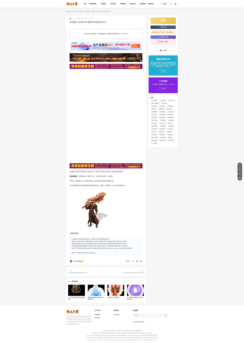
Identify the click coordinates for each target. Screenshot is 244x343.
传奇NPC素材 (74, 233)
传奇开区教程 (162, 114)
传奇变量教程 (161, 109)
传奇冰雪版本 (162, 106)
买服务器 (142, 3)
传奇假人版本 (164, 103)
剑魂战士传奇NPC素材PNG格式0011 (86, 252)
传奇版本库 (169, 123)
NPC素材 (87, 11)
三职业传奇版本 (162, 100)
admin (75, 261)
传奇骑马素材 (170, 134)
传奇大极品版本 (170, 111)
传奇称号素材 (154, 129)
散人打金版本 (154, 143)
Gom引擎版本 (154, 100)
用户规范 (116, 314)
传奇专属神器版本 (155, 103)
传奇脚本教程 (161, 131)
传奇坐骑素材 (162, 111)
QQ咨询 (164, 50)
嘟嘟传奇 (170, 137)
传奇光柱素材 (154, 106)
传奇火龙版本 (162, 123)
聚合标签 (97, 318)
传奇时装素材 (163, 120)
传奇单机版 (153, 109)
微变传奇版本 (171, 140)
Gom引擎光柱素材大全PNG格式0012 (133, 272)
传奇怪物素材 (170, 114)
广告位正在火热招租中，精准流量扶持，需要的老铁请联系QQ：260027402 (105, 33)
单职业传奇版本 (154, 137)
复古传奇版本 (154, 140)
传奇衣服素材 (169, 131)
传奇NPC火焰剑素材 (113, 297)
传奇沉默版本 (154, 123)
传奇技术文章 (154, 117)
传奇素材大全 (170, 129)
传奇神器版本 (171, 126)
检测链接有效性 (164, 37)
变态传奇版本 (163, 137)
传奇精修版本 (162, 129)
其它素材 (85, 18)
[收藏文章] (133, 261)
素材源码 (81, 11)
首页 (85, 3)
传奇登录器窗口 (154, 126)
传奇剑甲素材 (170, 106)
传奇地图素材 (154, 111)
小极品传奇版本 (162, 140)
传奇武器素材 (171, 120)
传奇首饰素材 (162, 134)
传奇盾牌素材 (163, 126)
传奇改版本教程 (170, 117)
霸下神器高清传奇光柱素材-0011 (78, 272)
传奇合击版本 (169, 109)
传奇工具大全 (154, 114)
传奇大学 (74, 11)
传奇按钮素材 (162, 117)
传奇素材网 (73, 176)
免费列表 (151, 3)
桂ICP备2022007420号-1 (136, 340)
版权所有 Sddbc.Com (150, 340)
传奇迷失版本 (154, 134)
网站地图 (97, 314)
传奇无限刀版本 (154, 120)
